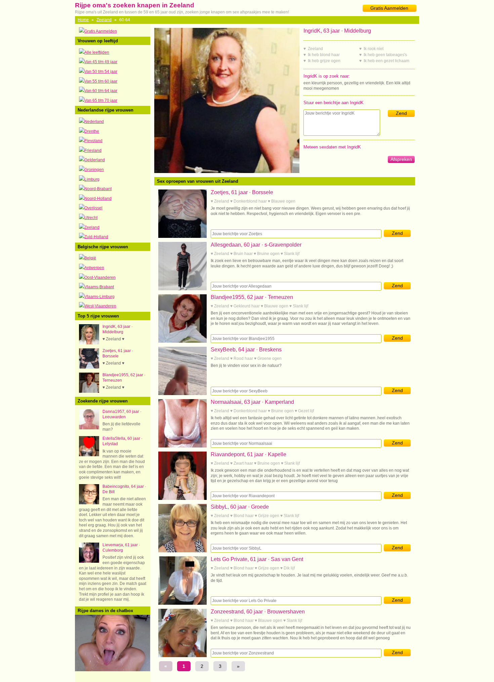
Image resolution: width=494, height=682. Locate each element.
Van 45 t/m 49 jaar (100, 61)
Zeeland (104, 19)
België (90, 258)
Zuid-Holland (96, 237)
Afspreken (401, 159)
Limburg (91, 179)
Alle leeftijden (96, 52)
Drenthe (91, 131)
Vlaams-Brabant (99, 287)
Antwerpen (94, 267)
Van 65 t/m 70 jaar (100, 100)
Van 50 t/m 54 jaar (100, 71)
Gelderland (94, 160)
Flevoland (93, 140)
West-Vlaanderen (100, 306)
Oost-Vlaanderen (100, 277)
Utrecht (90, 217)
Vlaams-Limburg (99, 296)
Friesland (92, 150)
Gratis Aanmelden (389, 8)
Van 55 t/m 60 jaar (100, 81)
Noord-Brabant (98, 188)
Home (83, 19)
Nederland (94, 121)
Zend (401, 113)
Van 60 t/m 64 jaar (100, 90)
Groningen (94, 169)
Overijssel (93, 208)
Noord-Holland (98, 198)
